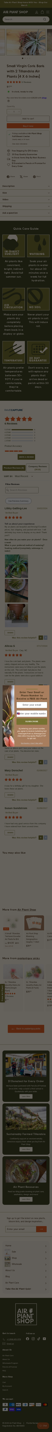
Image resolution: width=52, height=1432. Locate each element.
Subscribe (31, 721)
